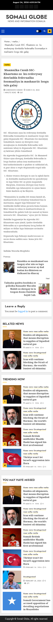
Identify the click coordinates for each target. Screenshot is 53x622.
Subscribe (50, 31)
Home (25, 331)
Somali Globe (26, 17)
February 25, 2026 (33, 581)
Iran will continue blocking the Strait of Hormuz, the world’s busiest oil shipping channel (35, 365)
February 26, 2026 (34, 467)
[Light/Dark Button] (38, 31)
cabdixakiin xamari (14, 90)
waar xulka (38, 331)
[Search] (44, 31)
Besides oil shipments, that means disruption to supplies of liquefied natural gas (36, 340)
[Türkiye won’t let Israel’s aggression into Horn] (12, 458)
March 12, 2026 (32, 348)
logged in (23, 311)
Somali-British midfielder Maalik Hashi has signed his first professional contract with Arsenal (35, 442)
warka (7, 64)
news (31, 331)
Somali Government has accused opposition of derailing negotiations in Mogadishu (36, 605)
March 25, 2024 (33, 90)
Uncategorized (40, 353)
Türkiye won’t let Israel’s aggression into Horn (36, 460)
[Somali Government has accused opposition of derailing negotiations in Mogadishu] (12, 601)
